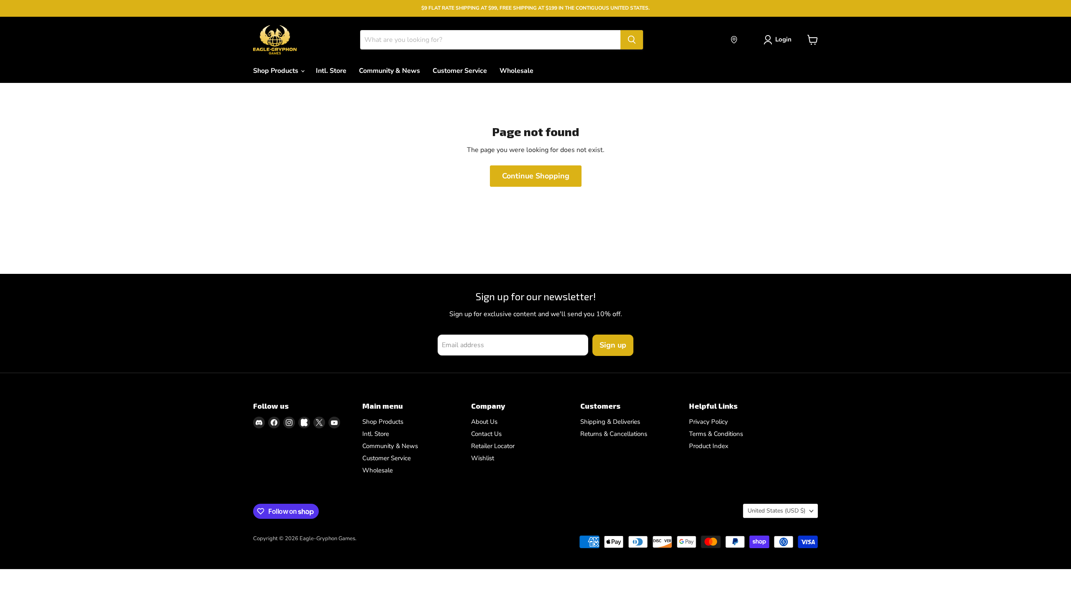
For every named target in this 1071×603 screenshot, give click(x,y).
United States (776, 511)
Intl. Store (331, 70)
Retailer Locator (493, 446)
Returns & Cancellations (613, 434)
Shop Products (276, 70)
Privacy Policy (708, 421)
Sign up (613, 345)
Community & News (389, 70)
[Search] (631, 39)
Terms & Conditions (716, 434)
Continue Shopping (535, 176)
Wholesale (516, 70)
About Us (484, 421)
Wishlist (482, 458)
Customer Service (460, 70)
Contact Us (486, 434)
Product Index (708, 446)
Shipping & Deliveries (610, 421)
